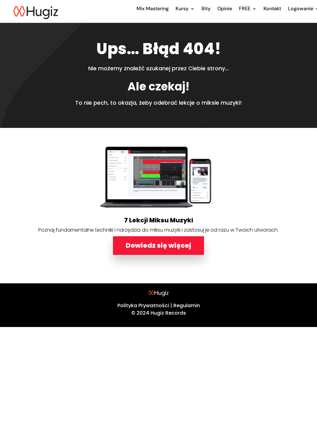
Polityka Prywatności (143, 305)
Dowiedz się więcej (158, 245)
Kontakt (272, 8)
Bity (206, 8)
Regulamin (186, 305)
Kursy (182, 8)
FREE (244, 8)
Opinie (224, 8)
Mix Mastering (153, 8)
